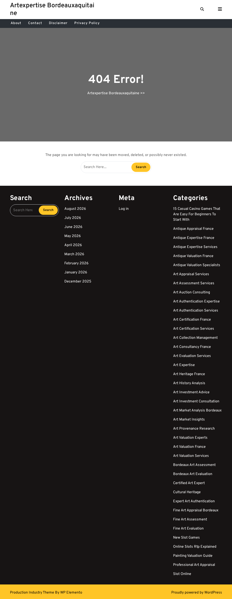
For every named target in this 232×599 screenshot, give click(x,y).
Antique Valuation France (193, 256)
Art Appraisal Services (191, 274)
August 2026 (75, 209)
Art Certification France (192, 319)
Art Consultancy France (192, 347)
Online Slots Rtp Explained (194, 547)
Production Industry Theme (32, 592)
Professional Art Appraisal (194, 565)
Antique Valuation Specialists (196, 265)
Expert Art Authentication (194, 501)
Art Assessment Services (193, 283)
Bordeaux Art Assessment (194, 465)
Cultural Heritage (187, 492)
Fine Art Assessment (190, 519)
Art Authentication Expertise (196, 301)
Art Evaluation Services (192, 356)
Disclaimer (58, 23)
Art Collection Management (195, 338)
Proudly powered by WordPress (196, 592)
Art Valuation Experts (190, 438)
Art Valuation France (189, 447)
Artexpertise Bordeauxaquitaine (52, 9)
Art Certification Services (193, 329)
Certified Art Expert (189, 483)
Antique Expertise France (193, 238)
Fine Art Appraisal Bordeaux (195, 510)
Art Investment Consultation (196, 401)
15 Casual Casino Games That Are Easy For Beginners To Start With (196, 214)
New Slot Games (186, 537)
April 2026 (73, 245)
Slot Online (182, 574)
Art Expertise (184, 365)
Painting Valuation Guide (193, 556)
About (16, 23)
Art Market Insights (189, 419)
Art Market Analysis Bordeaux (197, 410)
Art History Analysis (189, 383)
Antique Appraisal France (193, 229)
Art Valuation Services (191, 456)
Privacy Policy (87, 23)
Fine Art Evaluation (188, 528)
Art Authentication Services (195, 310)
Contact (35, 23)
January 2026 (75, 272)
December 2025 (77, 281)
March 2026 (74, 254)
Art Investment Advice (191, 392)
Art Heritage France (189, 374)
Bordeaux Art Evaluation (192, 474)
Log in (124, 209)
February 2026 (76, 263)
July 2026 (72, 218)
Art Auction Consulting (191, 292)
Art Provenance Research (194, 428)
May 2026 (72, 236)
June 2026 (73, 227)
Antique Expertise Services (195, 247)
